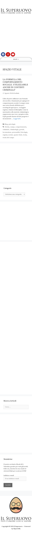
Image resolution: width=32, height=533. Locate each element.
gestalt (21, 130)
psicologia (12, 124)
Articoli (15, 59)
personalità (16, 132)
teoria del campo (8, 138)
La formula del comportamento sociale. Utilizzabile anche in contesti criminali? (15, 84)
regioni (5, 135)
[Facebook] (3, 54)
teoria (25, 135)
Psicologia (24, 132)
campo (12, 127)
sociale (10, 135)
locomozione (7, 132)
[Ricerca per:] (16, 407)
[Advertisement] (16, 34)
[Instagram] (8, 54)
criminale (6, 130)
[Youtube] (13, 54)
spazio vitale (18, 135)
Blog (6, 124)
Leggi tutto (17, 119)
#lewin (7, 127)
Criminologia (14, 130)
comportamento (20, 127)
